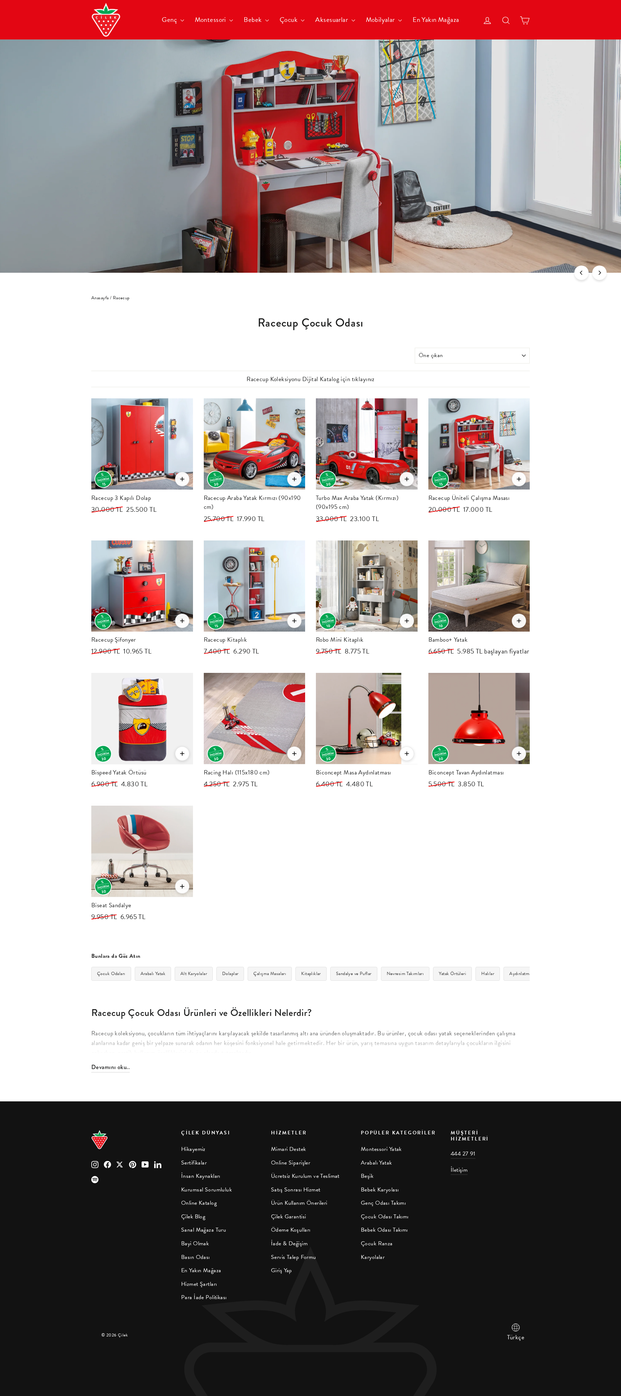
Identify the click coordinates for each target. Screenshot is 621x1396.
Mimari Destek (288, 1149)
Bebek (253, 19)
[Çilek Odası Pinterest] (132, 1163)
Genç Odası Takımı (383, 1203)
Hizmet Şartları (199, 1284)
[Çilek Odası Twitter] (120, 1163)
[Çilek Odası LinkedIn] (157, 1163)
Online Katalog (199, 1203)
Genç (170, 19)
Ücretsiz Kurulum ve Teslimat (305, 1176)
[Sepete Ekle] (182, 479)
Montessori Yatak (381, 1149)
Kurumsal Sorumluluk (206, 1189)
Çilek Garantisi (288, 1216)
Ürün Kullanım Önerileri (299, 1203)
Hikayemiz (193, 1149)
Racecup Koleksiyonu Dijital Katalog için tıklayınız (310, 379)
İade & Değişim (289, 1243)
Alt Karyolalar (193, 973)
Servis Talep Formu (293, 1257)
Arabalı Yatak (153, 973)
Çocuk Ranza (377, 1243)
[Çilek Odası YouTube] (145, 1163)
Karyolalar (373, 1257)
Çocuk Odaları (111, 973)
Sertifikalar (194, 1162)
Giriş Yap (281, 1270)
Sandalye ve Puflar (354, 973)
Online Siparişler (290, 1162)
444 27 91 (463, 1153)
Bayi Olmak (195, 1243)
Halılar (487, 973)
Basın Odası (195, 1257)
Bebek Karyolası (380, 1189)
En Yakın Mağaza (436, 19)
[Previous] (581, 273)
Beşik (367, 1176)
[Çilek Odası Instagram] (94, 1163)
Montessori (211, 19)
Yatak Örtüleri (452, 973)
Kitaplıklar (311, 973)
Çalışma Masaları (269, 973)
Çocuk (289, 19)
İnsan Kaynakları (200, 1176)
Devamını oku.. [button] (110, 1067)
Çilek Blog (193, 1216)
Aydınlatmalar (522, 973)
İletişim (459, 1170)
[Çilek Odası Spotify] (94, 1179)
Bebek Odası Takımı (384, 1230)
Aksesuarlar (332, 19)
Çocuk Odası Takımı (385, 1216)
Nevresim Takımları (405, 973)
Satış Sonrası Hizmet (296, 1189)
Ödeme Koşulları (290, 1230)
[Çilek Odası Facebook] (107, 1163)
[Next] (599, 273)
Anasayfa (100, 297)
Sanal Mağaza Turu (203, 1230)
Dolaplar (230, 973)
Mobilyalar (381, 19)
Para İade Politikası (204, 1297)
